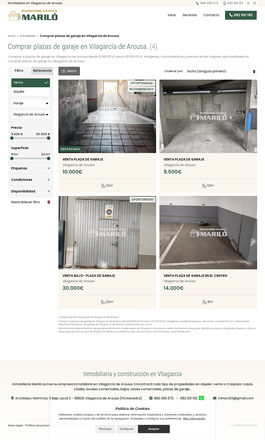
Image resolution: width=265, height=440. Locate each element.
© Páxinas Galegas (244, 425)
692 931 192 (188, 398)
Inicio (12, 36)
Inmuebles (27, 36)
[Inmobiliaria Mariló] (33, 15)
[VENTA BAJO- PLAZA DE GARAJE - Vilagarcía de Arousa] (107, 232)
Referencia (42, 70)
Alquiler (18, 91)
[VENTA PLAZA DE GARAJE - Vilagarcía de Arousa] (107, 116)
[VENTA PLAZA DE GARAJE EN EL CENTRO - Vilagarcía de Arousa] (208, 232)
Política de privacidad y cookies (46, 425)
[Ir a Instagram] (254, 3)
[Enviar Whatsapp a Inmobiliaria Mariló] (248, 3)
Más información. (194, 418)
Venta (18, 82)
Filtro (19, 70)
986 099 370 (163, 398)
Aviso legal (15, 425)
